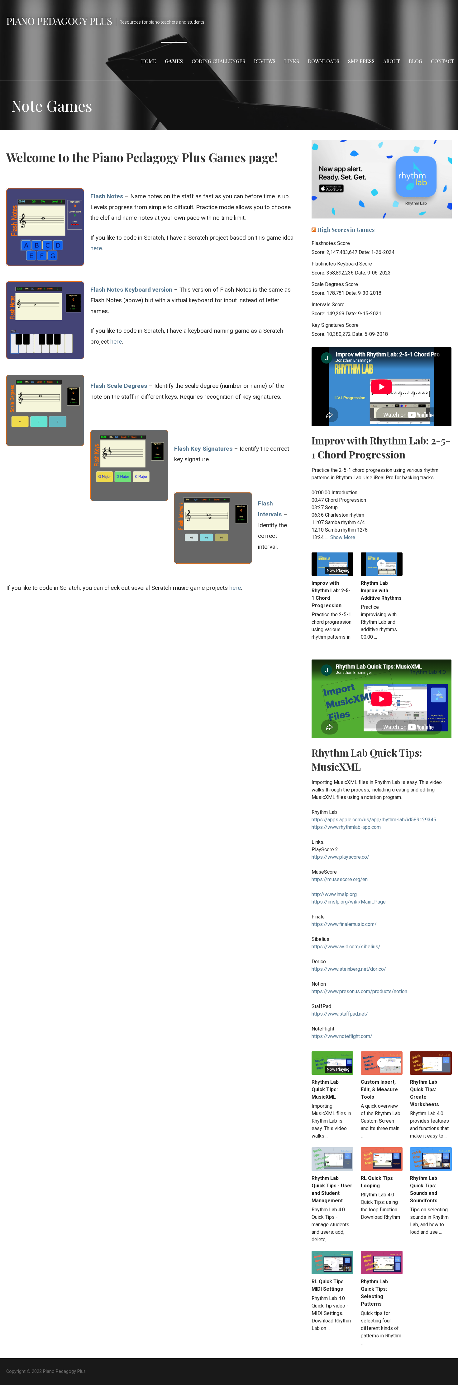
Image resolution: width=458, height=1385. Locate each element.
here (96, 248)
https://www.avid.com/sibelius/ (346, 947)
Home (148, 61)
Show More (342, 537)
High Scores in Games (346, 229)
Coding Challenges (218, 61)
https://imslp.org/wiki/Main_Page (349, 902)
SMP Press (361, 61)
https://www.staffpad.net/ (340, 1014)
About (391, 61)
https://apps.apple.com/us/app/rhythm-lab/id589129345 (374, 820)
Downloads (323, 61)
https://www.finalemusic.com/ (344, 924)
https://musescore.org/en (340, 879)
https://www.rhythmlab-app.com (346, 827)
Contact (442, 61)
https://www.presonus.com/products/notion (359, 991)
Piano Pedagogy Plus (59, 20)
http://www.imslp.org (334, 894)
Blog (415, 61)
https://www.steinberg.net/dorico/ (349, 969)
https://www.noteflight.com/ (342, 1036)
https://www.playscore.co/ (340, 857)
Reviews (264, 61)
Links (291, 61)
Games (174, 61)
